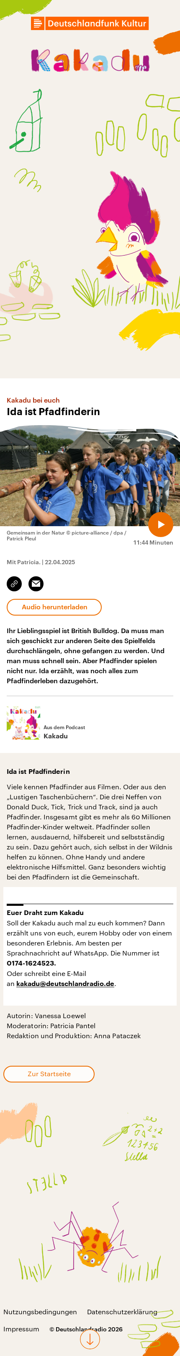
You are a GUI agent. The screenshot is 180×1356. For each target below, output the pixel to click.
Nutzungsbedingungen (40, 1311)
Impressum (21, 1329)
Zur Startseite (49, 1073)
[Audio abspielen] (160, 524)
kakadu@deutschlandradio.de (65, 984)
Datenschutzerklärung (122, 1311)
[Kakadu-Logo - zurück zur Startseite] (89, 61)
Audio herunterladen (54, 607)
